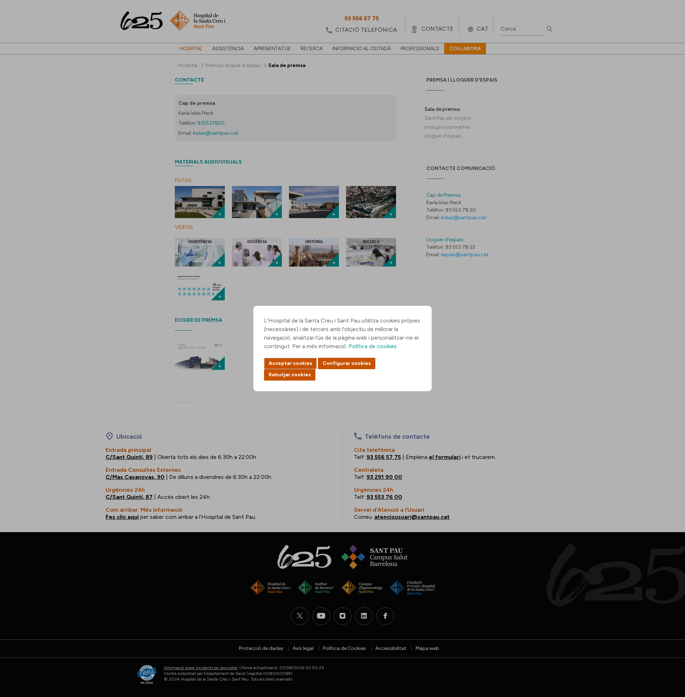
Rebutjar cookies (290, 375)
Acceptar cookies (290, 363)
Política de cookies (373, 346)
